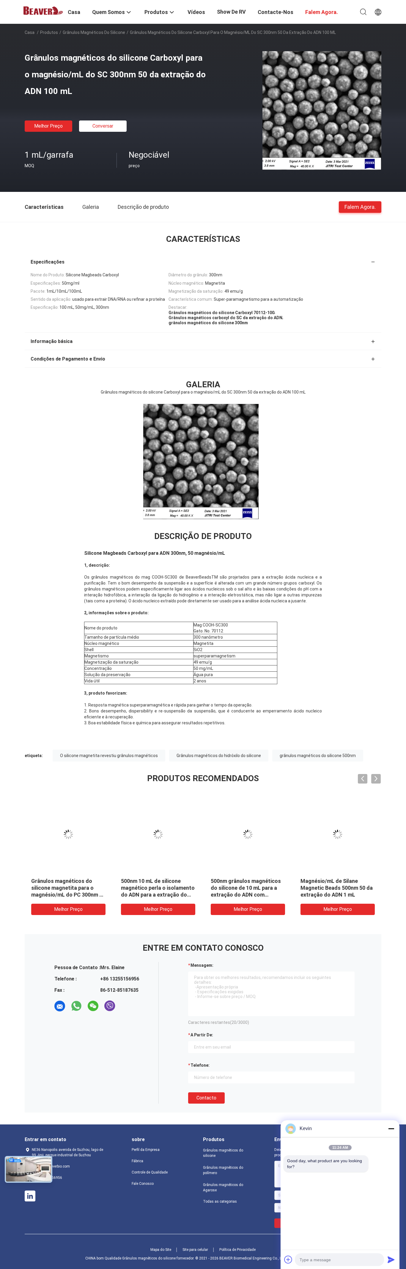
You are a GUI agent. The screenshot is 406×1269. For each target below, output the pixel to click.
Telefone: (200, 1065)
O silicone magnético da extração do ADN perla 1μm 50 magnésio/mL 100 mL (154, 888)
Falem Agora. (360, 206)
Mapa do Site (160, 1250)
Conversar (102, 126)
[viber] (109, 1006)
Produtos (49, 32)
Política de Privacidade (237, 1250)
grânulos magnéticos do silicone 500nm (318, 755)
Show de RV (231, 12)
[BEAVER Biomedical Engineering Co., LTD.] (42, 10)
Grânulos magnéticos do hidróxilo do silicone (219, 755)
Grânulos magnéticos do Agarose (223, 1187)
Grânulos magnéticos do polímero (223, 1170)
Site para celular (195, 1250)
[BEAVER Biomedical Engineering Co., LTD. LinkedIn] (30, 1196)
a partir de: (202, 1035)
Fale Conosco (143, 1184)
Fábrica (137, 1161)
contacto (206, 1098)
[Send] (391, 1259)
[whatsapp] (76, 1006)
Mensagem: (202, 965)
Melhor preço (48, 126)
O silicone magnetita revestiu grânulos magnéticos (109, 755)
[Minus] (391, 1128)
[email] (59, 1006)
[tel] (126, 1006)
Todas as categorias (220, 1201)
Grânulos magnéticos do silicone (94, 32)
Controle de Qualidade (150, 1172)
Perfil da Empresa (146, 1150)
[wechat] (93, 1006)
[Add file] (288, 1259)
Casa (29, 32)
